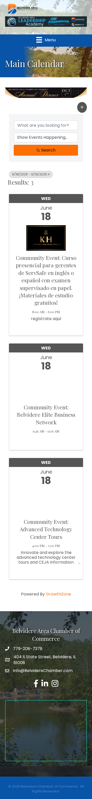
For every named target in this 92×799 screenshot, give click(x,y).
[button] (82, 107)
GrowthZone (58, 594)
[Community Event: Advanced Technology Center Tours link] (46, 501)
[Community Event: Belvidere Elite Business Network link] (46, 386)
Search (48, 150)
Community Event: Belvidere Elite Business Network (46, 414)
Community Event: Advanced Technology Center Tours (46, 529)
